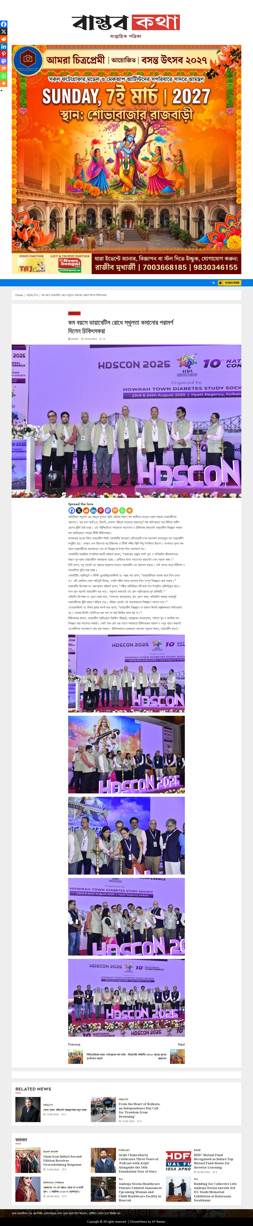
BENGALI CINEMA (53, 1182)
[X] (79, 510)
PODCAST (124, 1150)
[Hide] (1, 90)
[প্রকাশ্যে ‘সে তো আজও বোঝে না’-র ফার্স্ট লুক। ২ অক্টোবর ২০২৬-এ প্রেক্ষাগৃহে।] (28, 1189)
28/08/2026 (203, 1172)
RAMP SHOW (50, 1151)
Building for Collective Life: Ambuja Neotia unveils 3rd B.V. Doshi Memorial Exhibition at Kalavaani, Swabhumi (215, 1192)
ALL (121, 1179)
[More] (129, 510)
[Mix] (115, 510)
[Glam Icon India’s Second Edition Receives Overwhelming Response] (28, 1160)
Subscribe (232, 283)
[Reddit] (86, 510)
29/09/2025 (90, 339)
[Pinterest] (100, 510)
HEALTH (74, 313)
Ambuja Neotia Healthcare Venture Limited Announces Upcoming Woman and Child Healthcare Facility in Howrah (140, 1192)
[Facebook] (72, 510)
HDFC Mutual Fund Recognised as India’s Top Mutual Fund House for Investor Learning (213, 1161)
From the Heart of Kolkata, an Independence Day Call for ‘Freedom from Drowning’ (139, 1110)
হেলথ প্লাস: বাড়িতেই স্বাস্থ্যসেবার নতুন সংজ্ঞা (64, 1110)
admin (75, 339)
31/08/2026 (52, 1169)
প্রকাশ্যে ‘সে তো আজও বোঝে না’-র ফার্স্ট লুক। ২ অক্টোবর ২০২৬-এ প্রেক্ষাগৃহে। (63, 1189)
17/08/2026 (52, 1114)
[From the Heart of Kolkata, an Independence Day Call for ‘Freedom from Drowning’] (103, 1109)
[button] (213, 282)
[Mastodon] (108, 510)
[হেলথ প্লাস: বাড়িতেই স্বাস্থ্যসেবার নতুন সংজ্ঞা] (28, 1109)
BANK (197, 1150)
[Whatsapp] (122, 510)
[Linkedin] (93, 510)
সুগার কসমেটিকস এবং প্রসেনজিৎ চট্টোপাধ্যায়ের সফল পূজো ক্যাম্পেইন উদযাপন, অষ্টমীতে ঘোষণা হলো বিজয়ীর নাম (66, 1213)
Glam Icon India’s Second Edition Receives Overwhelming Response (62, 1160)
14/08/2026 (128, 1121)
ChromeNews (138, 1222)
